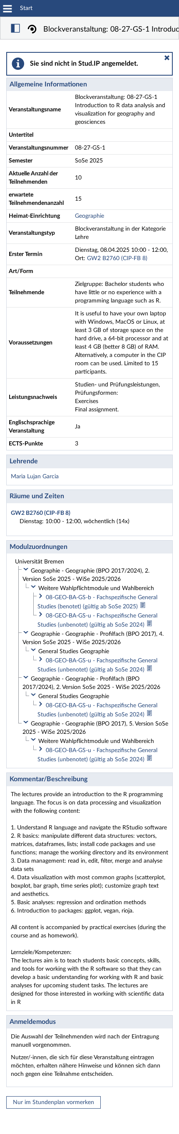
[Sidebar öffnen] (15, 29)
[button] (167, 57)
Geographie (89, 216)
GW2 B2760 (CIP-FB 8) (117, 258)
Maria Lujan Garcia (35, 477)
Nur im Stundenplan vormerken (53, 1102)
